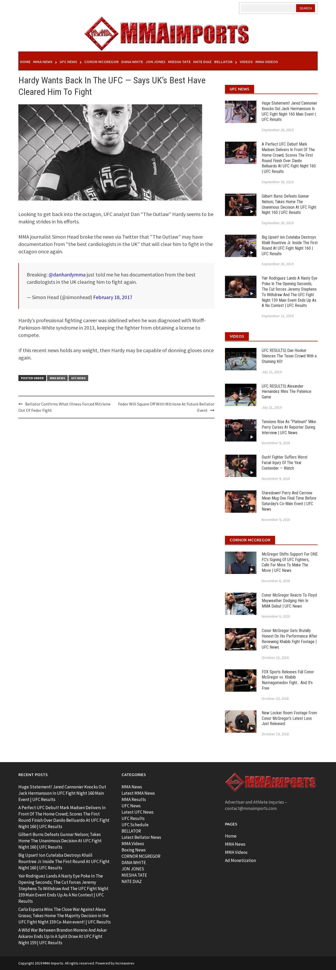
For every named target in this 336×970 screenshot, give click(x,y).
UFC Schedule (135, 825)
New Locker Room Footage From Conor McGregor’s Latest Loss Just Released (289, 718)
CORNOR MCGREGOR (141, 856)
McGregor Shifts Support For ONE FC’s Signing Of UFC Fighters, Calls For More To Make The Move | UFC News (290, 562)
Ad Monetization (240, 860)
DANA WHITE (134, 862)
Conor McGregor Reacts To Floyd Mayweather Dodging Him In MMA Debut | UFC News (289, 601)
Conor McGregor (101, 62)
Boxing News (134, 850)
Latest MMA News (138, 793)
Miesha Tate (179, 62)
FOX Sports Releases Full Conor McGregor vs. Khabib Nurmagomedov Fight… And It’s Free (288, 680)
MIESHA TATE (134, 875)
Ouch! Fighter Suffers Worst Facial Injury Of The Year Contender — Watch (284, 463)
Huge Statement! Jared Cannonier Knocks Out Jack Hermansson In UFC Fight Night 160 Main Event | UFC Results (289, 111)
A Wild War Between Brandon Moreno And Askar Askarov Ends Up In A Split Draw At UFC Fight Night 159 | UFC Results (62, 936)
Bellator (223, 62)
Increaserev (125, 963)
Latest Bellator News (141, 837)
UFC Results (133, 818)
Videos (246, 62)
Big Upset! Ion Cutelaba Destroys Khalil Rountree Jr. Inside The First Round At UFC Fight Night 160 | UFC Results (290, 245)
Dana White (132, 62)
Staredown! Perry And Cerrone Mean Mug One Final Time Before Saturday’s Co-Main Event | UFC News (289, 501)
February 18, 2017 (112, 297)
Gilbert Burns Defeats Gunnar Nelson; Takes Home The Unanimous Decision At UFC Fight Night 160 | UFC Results (289, 204)
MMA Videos (266, 62)
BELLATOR (131, 831)
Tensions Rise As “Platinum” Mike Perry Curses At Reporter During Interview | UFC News (289, 427)
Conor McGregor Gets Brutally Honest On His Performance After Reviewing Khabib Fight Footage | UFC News (289, 638)
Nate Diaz (202, 62)
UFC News (68, 62)
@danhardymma (67, 274)
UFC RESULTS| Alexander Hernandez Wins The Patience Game (286, 392)
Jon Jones (155, 62)
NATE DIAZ (132, 881)
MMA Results (134, 799)
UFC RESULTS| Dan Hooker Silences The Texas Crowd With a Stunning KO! (289, 356)
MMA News (42, 62)
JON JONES (133, 869)
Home (25, 62)
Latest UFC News (138, 812)
